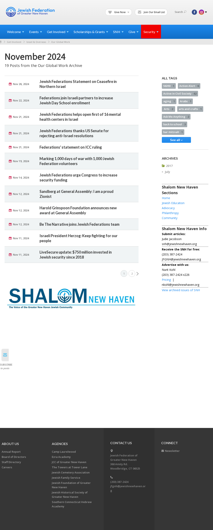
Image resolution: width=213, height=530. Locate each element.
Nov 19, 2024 (21, 161)
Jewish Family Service (66, 477)
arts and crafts (190, 109)
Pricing (166, 280)
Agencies (60, 444)
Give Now (120, 12)
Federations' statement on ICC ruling (71, 147)
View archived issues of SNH (181, 290)
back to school (174, 124)
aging (169, 101)
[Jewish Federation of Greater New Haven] (31, 12)
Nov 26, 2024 (21, 84)
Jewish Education (173, 203)
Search (179, 12)
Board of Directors (14, 457)
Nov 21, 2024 (21, 117)
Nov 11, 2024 (21, 238)
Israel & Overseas (36, 41)
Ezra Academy (61, 457)
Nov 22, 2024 (21, 100)
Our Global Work (60, 41)
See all (175, 140)
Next (137, 273)
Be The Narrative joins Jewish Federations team (79, 224)
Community (169, 218)
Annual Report (11, 452)
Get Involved (14, 41)
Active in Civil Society (180, 93)
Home (166, 198)
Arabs (185, 101)
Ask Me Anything (176, 116)
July (167, 172)
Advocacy (168, 208)
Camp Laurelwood (64, 452)
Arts (168, 109)
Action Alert (189, 86)
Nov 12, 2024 (21, 194)
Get (56, 32)
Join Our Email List (154, 12)
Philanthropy (170, 213)
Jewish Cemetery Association (71, 472)
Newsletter (172, 451)
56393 (168, 86)
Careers (7, 467)
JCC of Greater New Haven (69, 462)
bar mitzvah (173, 132)
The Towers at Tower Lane (69, 467)
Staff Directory (11, 462)
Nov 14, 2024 (21, 177)
